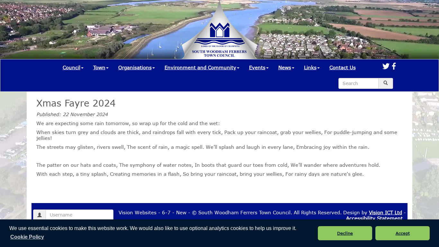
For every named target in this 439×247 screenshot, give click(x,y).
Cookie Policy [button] (27, 237)
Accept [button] (403, 233)
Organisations (135, 67)
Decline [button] (345, 233)
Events (257, 67)
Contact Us (342, 67)
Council (71, 67)
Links (310, 67)
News (284, 67)
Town (99, 67)
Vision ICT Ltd (385, 212)
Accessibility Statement (374, 218)
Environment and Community (200, 67)
